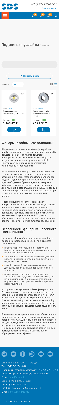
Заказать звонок (49, 8)
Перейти (6, 109)
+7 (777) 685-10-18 (48, 369)
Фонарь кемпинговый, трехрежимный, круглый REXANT (41, 113)
